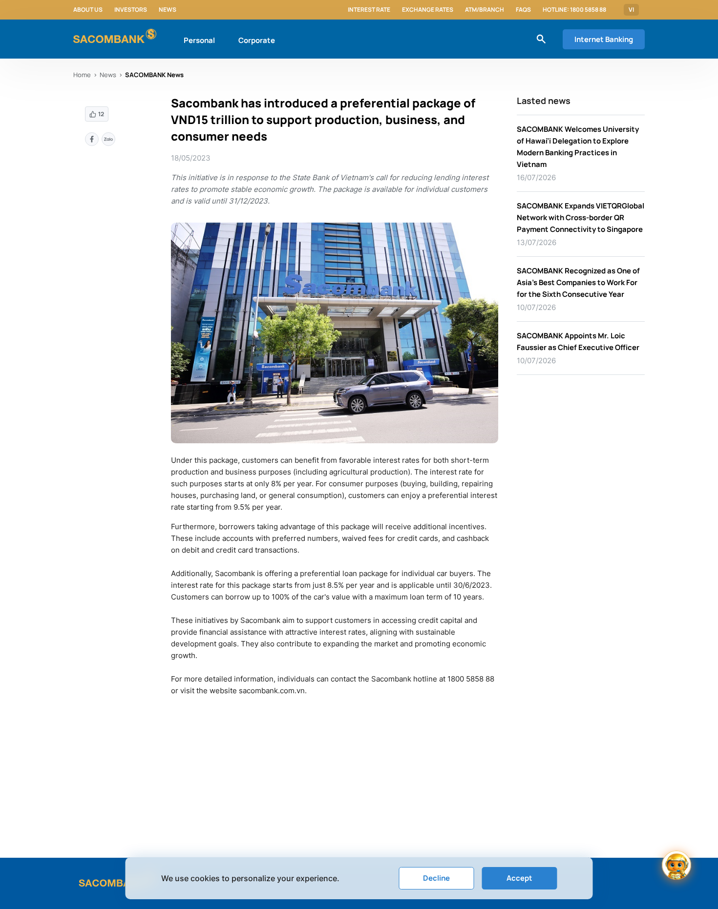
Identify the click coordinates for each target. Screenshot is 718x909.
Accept (519, 878)
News (167, 10)
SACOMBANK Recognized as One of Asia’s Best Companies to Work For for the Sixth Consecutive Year (578, 282)
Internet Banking (603, 39)
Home (82, 74)
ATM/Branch (484, 10)
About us (88, 10)
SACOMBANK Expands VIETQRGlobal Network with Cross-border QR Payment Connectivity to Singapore (580, 217)
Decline (436, 878)
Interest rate (369, 10)
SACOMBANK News (154, 74)
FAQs (523, 10)
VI (631, 10)
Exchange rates (427, 10)
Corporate (256, 40)
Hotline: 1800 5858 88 (574, 10)
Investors (130, 10)
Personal (199, 40)
